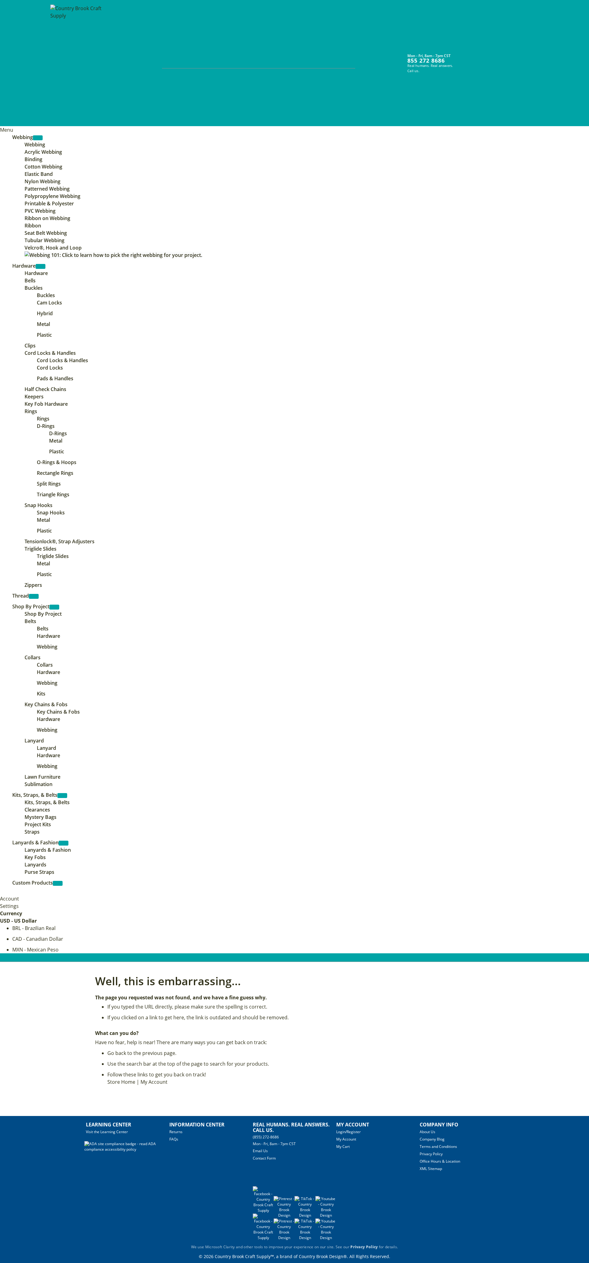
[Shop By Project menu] (54, 607)
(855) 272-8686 (266, 1137)
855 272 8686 (426, 60)
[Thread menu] (34, 596)
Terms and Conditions (438, 1146)
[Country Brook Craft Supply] (78, 64)
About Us (427, 1131)
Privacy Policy (431, 1153)
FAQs (173, 1139)
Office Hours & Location (440, 1161)
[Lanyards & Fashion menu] (63, 843)
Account (9, 898)
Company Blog (432, 1139)
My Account (154, 1082)
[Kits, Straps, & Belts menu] (62, 795)
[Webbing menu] (38, 137)
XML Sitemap (431, 1168)
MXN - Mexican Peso (35, 949)
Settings (9, 906)
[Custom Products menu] (58, 883)
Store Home (121, 1082)
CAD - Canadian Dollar (37, 939)
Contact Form (264, 1158)
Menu (6, 129)
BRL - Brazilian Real (34, 928)
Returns (176, 1131)
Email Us (260, 1150)
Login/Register (348, 1131)
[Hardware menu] (40, 266)
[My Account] (464, 59)
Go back (116, 1053)
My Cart (343, 1146)
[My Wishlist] (476, 59)
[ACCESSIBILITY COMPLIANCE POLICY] (126, 1149)
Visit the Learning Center (107, 1131)
